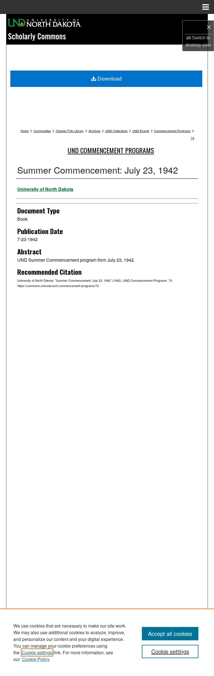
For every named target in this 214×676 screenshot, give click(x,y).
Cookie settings (37, 652)
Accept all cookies (170, 633)
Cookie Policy (36, 659)
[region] (107, 642)
